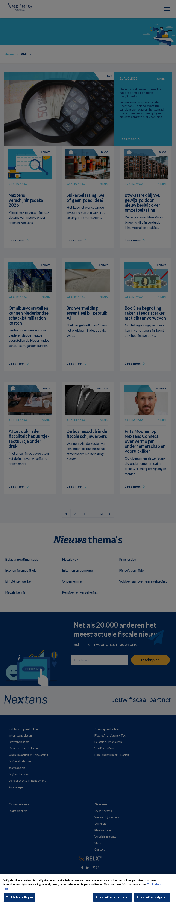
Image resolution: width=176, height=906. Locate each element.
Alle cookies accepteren (112, 897)
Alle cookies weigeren (152, 897)
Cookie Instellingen (19, 897)
